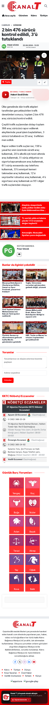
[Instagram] (24, 662)
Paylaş (7, 82)
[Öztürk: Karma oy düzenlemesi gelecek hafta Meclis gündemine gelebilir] (12, 327)
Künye (38, 676)
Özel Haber (26, 673)
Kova (16, 589)
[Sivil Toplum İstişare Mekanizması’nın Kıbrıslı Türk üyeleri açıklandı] (12, 302)
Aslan (16, 532)
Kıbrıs (34, 15)
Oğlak (32, 570)
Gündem (23, 15)
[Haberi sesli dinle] (5, 94)
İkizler (33, 512)
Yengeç (16, 493)
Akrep (32, 551)
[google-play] (31, 682)
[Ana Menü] (3, 6)
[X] (20, 662)
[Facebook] (15, 662)
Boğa (16, 512)
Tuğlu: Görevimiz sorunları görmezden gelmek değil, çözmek (36, 285)
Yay (16, 570)
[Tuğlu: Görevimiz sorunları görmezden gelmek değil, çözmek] (36, 275)
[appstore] (16, 682)
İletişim (28, 676)
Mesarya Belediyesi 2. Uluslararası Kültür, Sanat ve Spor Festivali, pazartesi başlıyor (12, 287)
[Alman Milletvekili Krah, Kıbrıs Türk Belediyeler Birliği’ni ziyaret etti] (36, 302)
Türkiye (44, 15)
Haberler (6, 25)
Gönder (8, 380)
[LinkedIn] (29, 662)
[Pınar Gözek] (8, 250)
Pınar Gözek (23, 249)
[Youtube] (34, 662)
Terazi (16, 551)
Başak (32, 532)
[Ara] (45, 6)
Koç (32, 493)
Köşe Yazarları (10, 673)
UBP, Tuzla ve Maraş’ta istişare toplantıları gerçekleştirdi (36, 338)
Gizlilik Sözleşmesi (12, 676)
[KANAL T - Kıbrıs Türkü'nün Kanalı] (24, 6)
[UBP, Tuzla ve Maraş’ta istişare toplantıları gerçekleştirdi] (36, 327)
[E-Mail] (19, 254)
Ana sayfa (9, 16)
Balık (32, 589)
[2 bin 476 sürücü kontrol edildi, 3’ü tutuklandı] (24, 65)
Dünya (27, 670)
